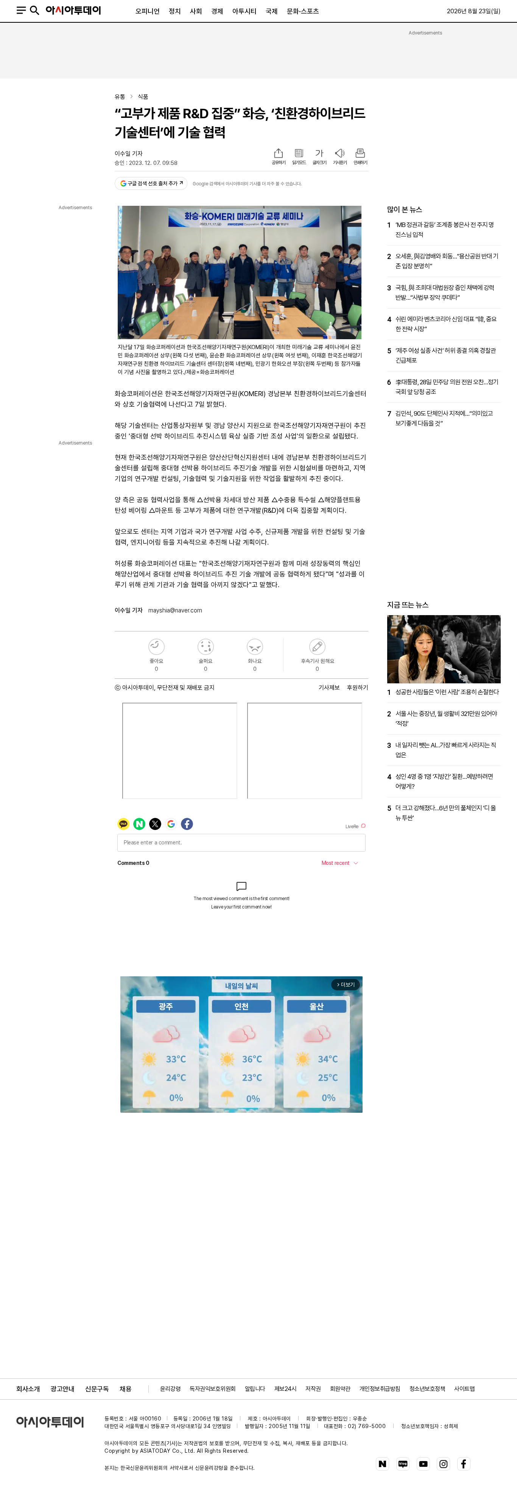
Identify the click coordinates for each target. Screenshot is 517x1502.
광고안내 (62, 1389)
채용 (125, 1389)
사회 (196, 11)
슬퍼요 (205, 646)
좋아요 (156, 646)
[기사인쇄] (360, 154)
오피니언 (147, 11)
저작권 (313, 1388)
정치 (175, 11)
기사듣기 (340, 162)
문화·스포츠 (303, 11)
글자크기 (319, 162)
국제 (272, 11)
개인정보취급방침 (380, 1388)
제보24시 (285, 1388)
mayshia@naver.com (175, 610)
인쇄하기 (360, 162)
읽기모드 (299, 162)
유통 (120, 96)
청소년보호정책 (427, 1388)
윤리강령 (170, 1388)
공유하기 (278, 162)
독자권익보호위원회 (213, 1388)
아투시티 (244, 11)
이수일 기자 (129, 153)
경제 (217, 11)
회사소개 (28, 1389)
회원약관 (340, 1388)
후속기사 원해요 (317, 646)
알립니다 (255, 1388)
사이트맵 (464, 1388)
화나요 (254, 646)
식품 (143, 96)
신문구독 (97, 1389)
